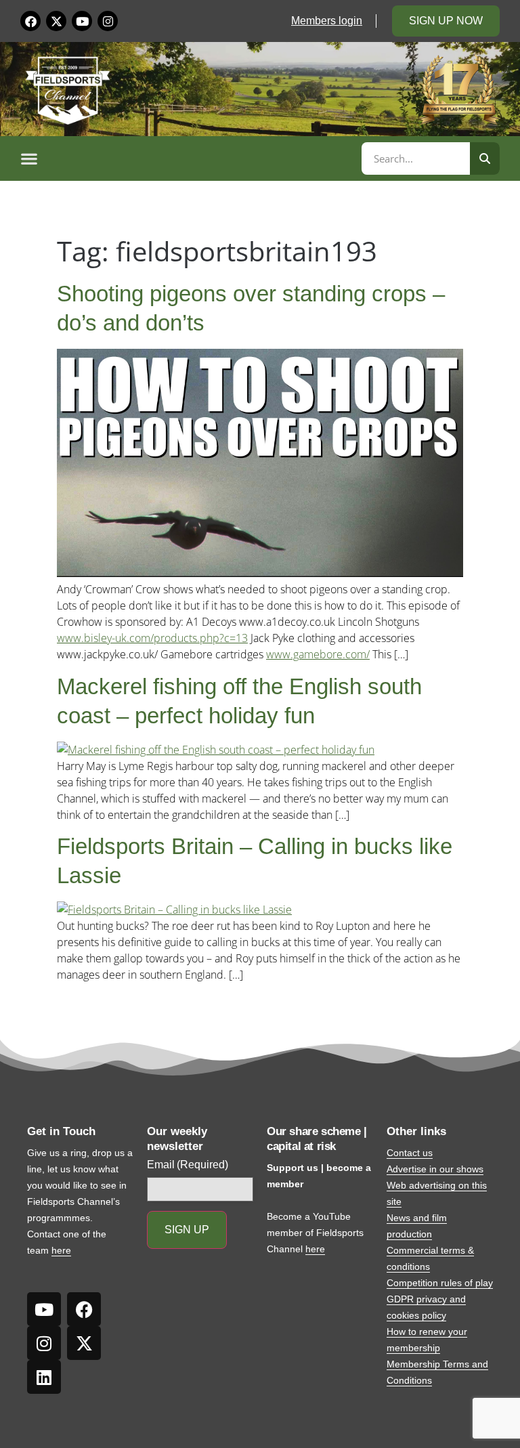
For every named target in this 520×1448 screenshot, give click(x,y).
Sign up (187, 1229)
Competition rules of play (440, 1282)
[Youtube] (82, 21)
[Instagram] (108, 21)
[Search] (485, 158)
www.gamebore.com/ (318, 654)
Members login (326, 20)
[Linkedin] (44, 1377)
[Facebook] (30, 21)
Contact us (410, 1152)
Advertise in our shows (435, 1169)
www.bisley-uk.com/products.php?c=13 (152, 638)
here (61, 1250)
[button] (189, 158)
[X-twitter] (56, 21)
